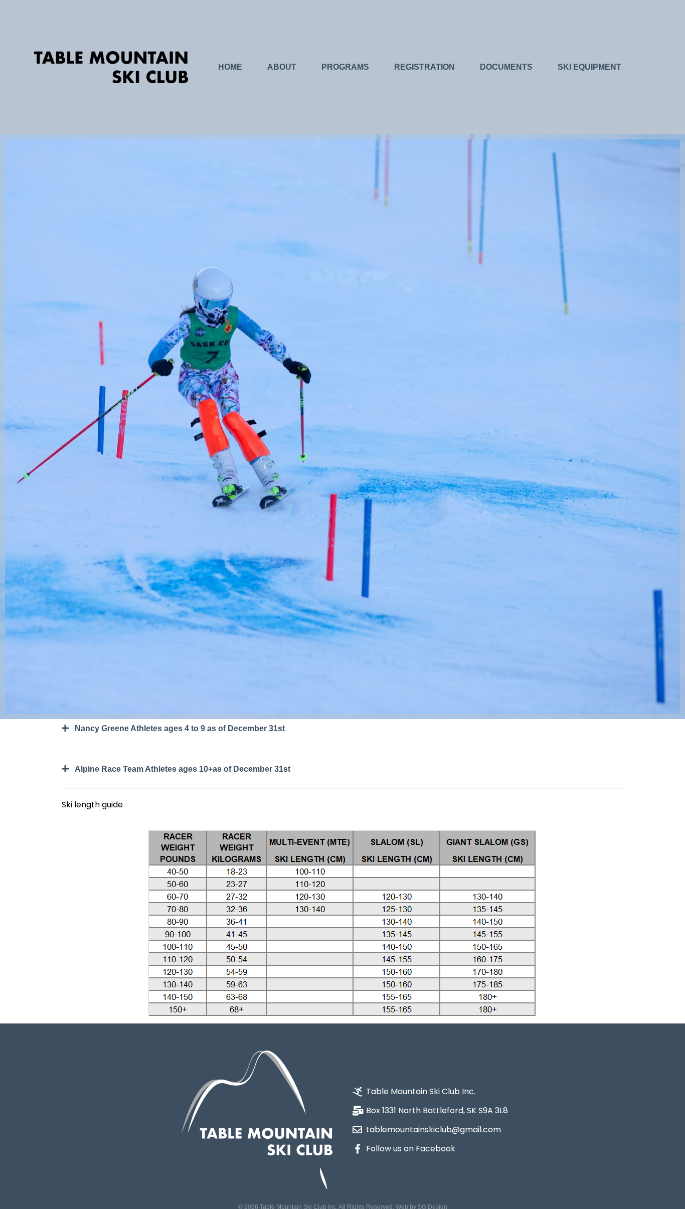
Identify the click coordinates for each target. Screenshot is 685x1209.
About (281, 67)
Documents (506, 67)
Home (230, 67)
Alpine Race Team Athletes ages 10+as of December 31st (182, 769)
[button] (342, 736)
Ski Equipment (589, 67)
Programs (345, 67)
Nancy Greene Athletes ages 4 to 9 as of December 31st (180, 728)
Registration (424, 67)
